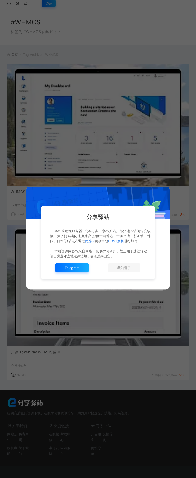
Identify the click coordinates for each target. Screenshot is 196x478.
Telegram (72, 268)
